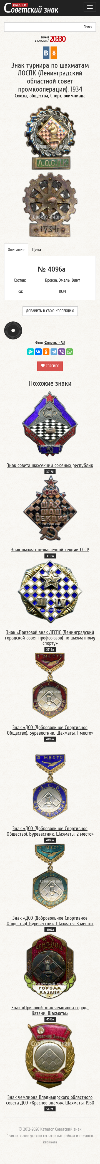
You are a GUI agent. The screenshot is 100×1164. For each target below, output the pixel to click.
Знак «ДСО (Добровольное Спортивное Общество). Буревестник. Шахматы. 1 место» (50, 730)
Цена (36, 249)
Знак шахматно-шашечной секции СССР (50, 550)
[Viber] (61, 351)
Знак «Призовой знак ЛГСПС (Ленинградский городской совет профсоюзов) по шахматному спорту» (50, 637)
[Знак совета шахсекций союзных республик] (50, 423)
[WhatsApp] (69, 351)
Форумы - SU (54, 343)
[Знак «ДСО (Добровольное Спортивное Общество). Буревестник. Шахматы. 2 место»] (50, 786)
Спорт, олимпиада (68, 96)
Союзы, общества (31, 96)
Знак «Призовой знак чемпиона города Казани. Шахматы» (50, 1010)
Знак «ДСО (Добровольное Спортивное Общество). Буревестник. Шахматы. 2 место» (50, 831)
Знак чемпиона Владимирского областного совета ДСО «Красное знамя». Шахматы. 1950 (50, 1100)
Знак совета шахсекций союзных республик (50, 465)
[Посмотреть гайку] (13, 330)
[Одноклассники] (46, 351)
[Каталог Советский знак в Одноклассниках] (54, 52)
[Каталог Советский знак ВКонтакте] (46, 52)
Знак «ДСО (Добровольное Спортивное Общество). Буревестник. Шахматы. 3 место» (50, 921)
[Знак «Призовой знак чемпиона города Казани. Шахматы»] (50, 965)
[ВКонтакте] (38, 351)
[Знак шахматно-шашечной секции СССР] (50, 507)
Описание (16, 249)
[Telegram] (54, 351)
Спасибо (52, 366)
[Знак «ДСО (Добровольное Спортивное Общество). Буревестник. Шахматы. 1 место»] (50, 685)
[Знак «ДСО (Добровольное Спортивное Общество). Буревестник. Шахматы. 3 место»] (50, 876)
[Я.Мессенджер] (30, 351)
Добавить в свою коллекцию (50, 311)
